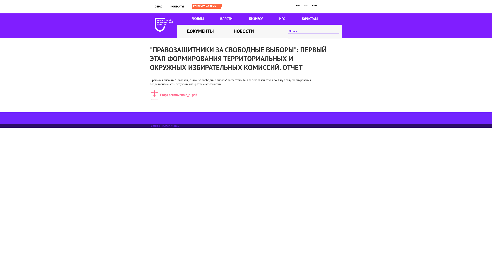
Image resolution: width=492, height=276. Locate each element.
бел (298, 5)
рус (306, 5)
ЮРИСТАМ (310, 18)
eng (314, 5)
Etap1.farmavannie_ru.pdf (178, 95)
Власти (226, 18)
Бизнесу (256, 18)
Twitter (166, 125)
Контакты (177, 6)
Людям (198, 18)
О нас (158, 6)
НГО (282, 18)
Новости (244, 31)
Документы (200, 31)
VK (172, 125)
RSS (176, 125)
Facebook (155, 125)
